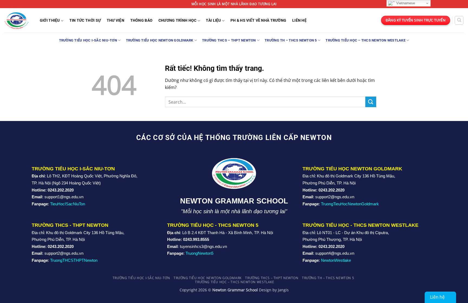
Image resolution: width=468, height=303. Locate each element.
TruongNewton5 (199, 253)
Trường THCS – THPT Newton (229, 40)
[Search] (459, 20)
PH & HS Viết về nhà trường (258, 20)
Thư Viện (115, 20)
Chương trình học (177, 20)
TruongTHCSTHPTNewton (74, 260)
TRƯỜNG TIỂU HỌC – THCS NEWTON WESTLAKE (365, 40)
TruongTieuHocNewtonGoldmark (350, 204)
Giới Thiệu (50, 20)
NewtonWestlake (336, 260)
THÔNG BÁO (141, 20)
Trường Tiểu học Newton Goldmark (159, 40)
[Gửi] (370, 102)
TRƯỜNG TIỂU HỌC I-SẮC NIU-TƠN (88, 40)
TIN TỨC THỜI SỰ (85, 20)
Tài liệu (213, 20)
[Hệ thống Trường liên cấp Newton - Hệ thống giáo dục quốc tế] (16, 20)
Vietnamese (405, 3)
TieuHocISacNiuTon (67, 204)
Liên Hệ (299, 20)
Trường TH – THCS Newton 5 (291, 40)
